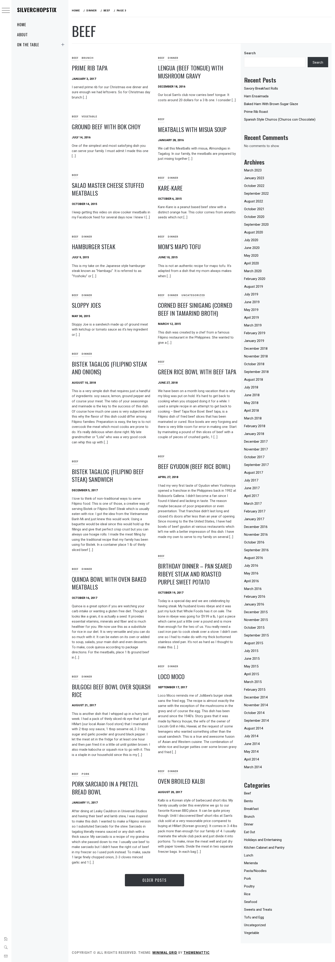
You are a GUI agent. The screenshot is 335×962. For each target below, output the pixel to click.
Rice (247, 894)
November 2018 (256, 356)
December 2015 (256, 612)
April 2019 (251, 317)
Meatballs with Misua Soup (192, 129)
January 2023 (254, 178)
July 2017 (251, 480)
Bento (248, 801)
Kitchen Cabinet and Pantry (264, 848)
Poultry (249, 886)
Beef (75, 58)
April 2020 (251, 263)
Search (250, 53)
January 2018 (254, 434)
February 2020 (254, 279)
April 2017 (251, 496)
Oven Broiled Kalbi (181, 781)
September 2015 (256, 635)
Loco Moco (171, 676)
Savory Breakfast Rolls (261, 88)
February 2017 (254, 511)
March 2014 (253, 767)
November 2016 (256, 535)
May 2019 (251, 310)
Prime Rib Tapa (90, 67)
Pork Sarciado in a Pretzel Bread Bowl (105, 787)
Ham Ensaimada (256, 96)
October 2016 (254, 542)
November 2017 (256, 449)
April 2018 (251, 411)
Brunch (87, 58)
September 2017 (256, 465)
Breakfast (251, 809)
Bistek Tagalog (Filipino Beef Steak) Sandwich (108, 475)
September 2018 (256, 372)
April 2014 (251, 759)
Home (21, 24)
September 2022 (256, 193)
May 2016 (251, 573)
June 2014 (252, 744)
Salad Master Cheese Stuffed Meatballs (108, 189)
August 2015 (253, 643)
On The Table (28, 44)
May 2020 (251, 255)
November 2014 (256, 705)
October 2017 (254, 457)
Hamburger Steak (93, 246)
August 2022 (253, 201)
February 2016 (254, 597)
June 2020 (252, 248)
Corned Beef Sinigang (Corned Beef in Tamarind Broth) (195, 309)
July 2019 (251, 294)
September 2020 (256, 224)
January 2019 (254, 341)
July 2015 (251, 651)
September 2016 (256, 550)
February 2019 (254, 333)
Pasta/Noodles (255, 871)
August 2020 (253, 232)
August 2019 (253, 286)
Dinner (173, 58)
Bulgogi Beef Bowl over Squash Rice (111, 690)
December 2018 (256, 349)
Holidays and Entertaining (263, 840)
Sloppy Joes (86, 305)
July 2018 (251, 387)
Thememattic (196, 952)
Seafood (250, 902)
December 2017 (256, 442)
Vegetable (89, 116)
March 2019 (253, 325)
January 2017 (254, 519)
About (22, 34)
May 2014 (251, 752)
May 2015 (251, 666)
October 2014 (254, 713)
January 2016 (254, 604)
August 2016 (253, 558)
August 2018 (253, 380)
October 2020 (254, 217)
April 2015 (251, 674)
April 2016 (251, 581)
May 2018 (251, 403)
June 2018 (252, 395)
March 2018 (253, 418)
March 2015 (253, 682)
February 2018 (254, 426)
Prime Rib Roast (256, 112)
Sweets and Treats (258, 910)
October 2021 (254, 209)
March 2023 (253, 170)
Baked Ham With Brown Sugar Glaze (271, 104)
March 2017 (253, 504)
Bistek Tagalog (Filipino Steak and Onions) (109, 367)
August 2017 (253, 473)
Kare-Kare (170, 188)
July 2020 (251, 240)
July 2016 (251, 566)
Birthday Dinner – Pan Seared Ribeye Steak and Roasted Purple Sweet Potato (195, 573)
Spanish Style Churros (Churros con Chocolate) (279, 119)
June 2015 (252, 659)
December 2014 (256, 697)
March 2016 (253, 589)
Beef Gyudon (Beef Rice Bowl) (194, 466)
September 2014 (256, 721)
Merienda (251, 863)
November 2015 (256, 620)
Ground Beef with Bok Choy (106, 126)
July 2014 (251, 736)
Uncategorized (193, 295)
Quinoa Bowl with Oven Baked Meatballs (109, 583)
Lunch (248, 855)
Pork (85, 774)
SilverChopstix (37, 9)
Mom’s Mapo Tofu (179, 246)
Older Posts (154, 880)
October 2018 (254, 364)
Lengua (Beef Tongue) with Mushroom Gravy (190, 71)
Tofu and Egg (254, 917)
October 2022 (254, 186)
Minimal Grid (164, 952)
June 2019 (252, 302)
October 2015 (254, 628)
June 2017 (252, 488)
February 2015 (254, 690)
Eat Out (249, 832)
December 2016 (256, 527)
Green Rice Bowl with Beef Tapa (197, 371)
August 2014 (253, 728)
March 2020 (253, 271)
